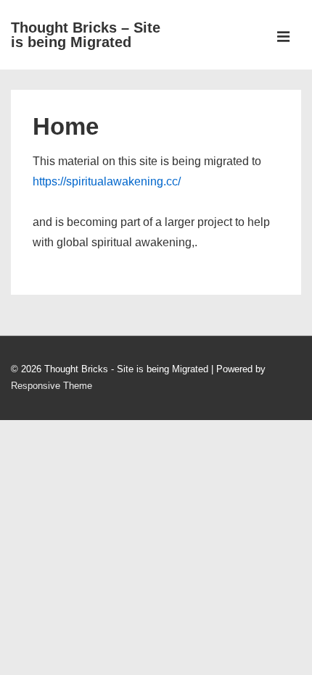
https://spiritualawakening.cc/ (107, 181)
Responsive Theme (51, 385)
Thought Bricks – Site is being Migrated (85, 35)
